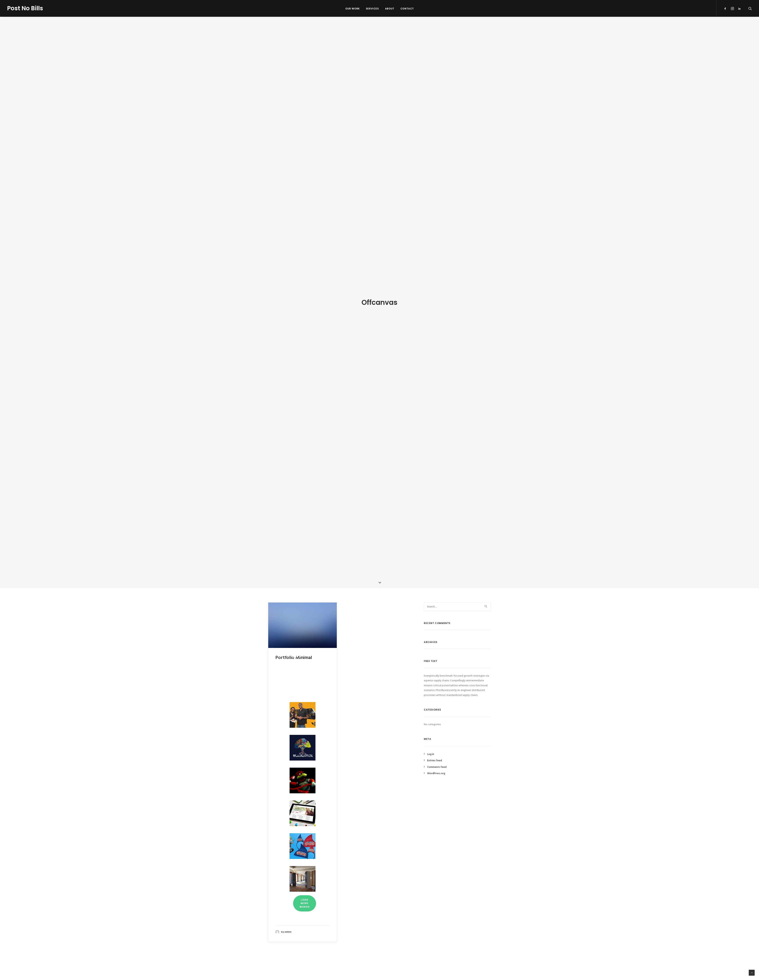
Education (298, 680)
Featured (296, 648)
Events (295, 656)
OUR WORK (352, 8)
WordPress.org (436, 773)
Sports (296, 672)
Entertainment (301, 664)
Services (372, 8)
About (389, 8)
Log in (430, 754)
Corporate (299, 688)
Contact (407, 8)
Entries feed (434, 760)
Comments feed (437, 767)
